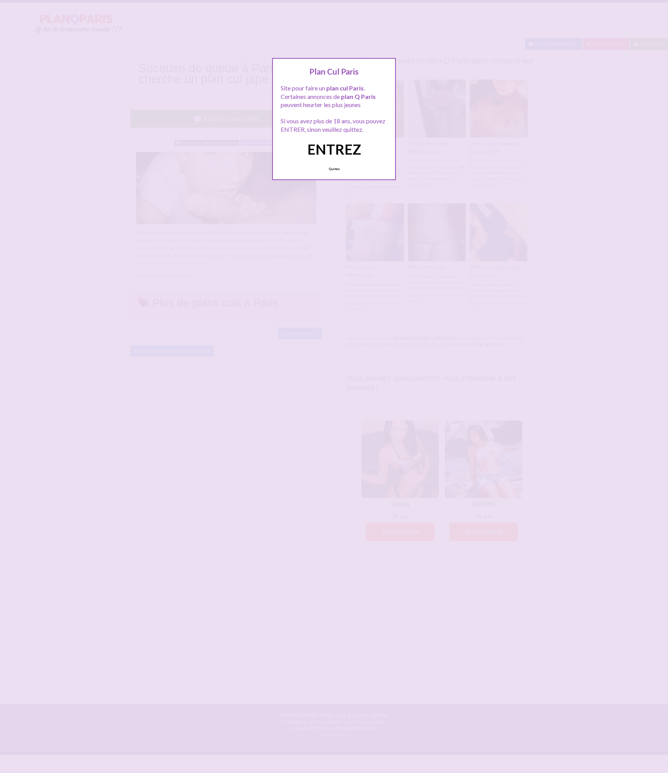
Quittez (334, 169)
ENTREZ (334, 149)
